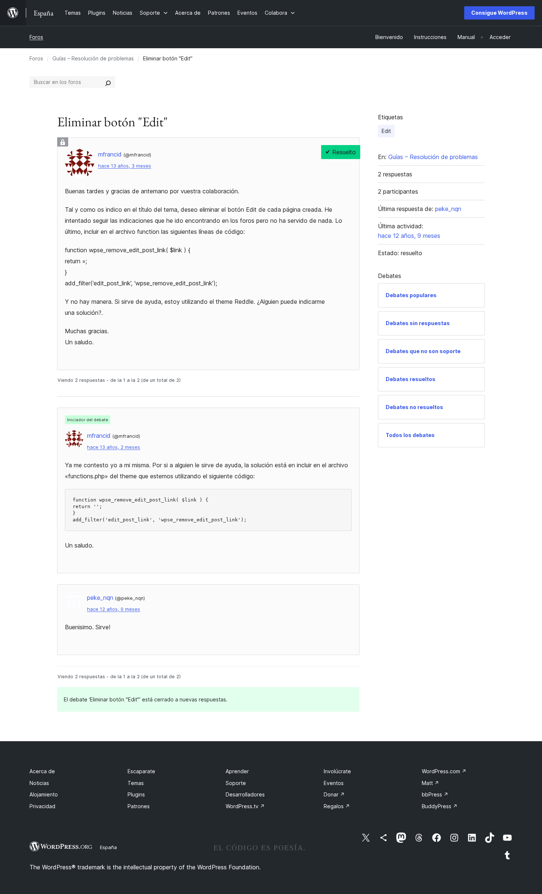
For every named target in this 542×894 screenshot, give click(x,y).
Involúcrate (337, 771)
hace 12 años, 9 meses (113, 609)
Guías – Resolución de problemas (93, 58)
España (108, 847)
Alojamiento (43, 794)
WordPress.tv (245, 806)
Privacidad (42, 806)
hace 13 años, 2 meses (113, 447)
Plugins (136, 794)
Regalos (337, 806)
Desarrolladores (245, 794)
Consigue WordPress (499, 13)
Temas (136, 783)
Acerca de (42, 771)
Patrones (139, 806)
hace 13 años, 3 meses (124, 166)
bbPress (435, 794)
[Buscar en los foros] (108, 82)
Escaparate (141, 771)
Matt (430, 783)
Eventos (334, 783)
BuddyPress (440, 806)
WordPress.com (444, 771)
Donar (334, 794)
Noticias (39, 783)
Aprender (237, 771)
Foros (36, 37)
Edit (386, 131)
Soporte (236, 783)
